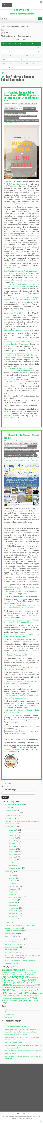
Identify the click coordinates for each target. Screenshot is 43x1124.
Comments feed (9, 1014)
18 (15, 59)
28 (33, 63)
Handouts (6, 985)
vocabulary (18, 998)
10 (10, 56)
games (17, 980)
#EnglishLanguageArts (29, 108)
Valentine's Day (13, 916)
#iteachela (12, 448)
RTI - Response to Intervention (12, 446)
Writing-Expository (22, 1000)
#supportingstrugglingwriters (28, 115)
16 (4, 59)
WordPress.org (9, 1017)
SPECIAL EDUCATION (9, 108)
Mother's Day (13, 902)
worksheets (25, 998)
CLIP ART (8, 807)
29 (38, 63)
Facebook (16, 416)
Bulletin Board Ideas (9, 972)
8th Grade (34, 103)
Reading (5, 995)
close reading (23, 972)
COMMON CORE (15, 106)
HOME (7, 923)
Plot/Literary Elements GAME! (15, 331)
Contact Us (8, 1024)
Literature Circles (19, 990)
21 (33, 59)
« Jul (2, 73)
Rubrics (23, 995)
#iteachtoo (35, 450)
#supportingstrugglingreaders (12, 115)
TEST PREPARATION (11, 952)
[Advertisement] (21, 1087)
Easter (11, 883)
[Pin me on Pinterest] (7, 19)
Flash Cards (34, 977)
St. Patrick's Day (14, 911)
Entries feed (8, 1012)
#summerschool (21, 113)
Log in (7, 1009)
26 (21, 63)
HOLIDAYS (8, 872)
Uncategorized (9, 963)
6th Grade (20, 103)
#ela (29, 446)
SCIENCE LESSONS (11, 941)
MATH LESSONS (10, 933)
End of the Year (18, 443)
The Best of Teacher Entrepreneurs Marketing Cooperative (23, 1116)
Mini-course (32, 990)
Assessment (19, 970)
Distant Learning (16, 975)
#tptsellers (32, 453)
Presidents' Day (13, 908)
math (27, 990)
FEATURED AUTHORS (11, 813)
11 (15, 56)
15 (38, 56)
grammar (24, 980)
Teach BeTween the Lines (14, 184)
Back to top (38, 1121)
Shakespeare (29, 995)
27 (27, 63)
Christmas (12, 881)
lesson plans (29, 985)
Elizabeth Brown (19, 123)
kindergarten (22, 985)
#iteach (6, 111)
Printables (37, 993)
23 (4, 63)
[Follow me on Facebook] (5, 19)
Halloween (12, 894)
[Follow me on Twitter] (2, 19)
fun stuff (11, 980)
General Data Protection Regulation (16, 1026)
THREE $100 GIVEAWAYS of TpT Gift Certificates (20, 960)
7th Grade (27, 103)
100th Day (12, 875)
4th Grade (12, 846)
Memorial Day (13, 900)
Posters (30, 993)
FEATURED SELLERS (11, 815)
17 (10, 59)
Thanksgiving (13, 913)
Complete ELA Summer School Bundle (21, 436)
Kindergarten (13, 865)
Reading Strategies (14, 995)
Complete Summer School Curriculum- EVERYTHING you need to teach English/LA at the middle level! (21, 96)
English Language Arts (16, 976)
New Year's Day (13, 905)
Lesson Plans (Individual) (28, 987)
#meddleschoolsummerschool (30, 111)
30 (4, 67)
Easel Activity (29, 975)
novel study (12, 993)
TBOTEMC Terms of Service (13, 1042)
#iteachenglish (20, 448)
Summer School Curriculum (11, 118)
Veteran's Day (13, 919)
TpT (35, 455)
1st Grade (12, 838)
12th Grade (12, 835)
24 (10, 63)
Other (19, 993)
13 (27, 56)
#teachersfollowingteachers (21, 453)
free (4, 979)
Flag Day (11, 892)
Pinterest (7, 416)
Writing (33, 998)
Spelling (9, 998)
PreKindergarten (14, 868)
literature (7, 989)
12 (21, 56)
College (11, 862)
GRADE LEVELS (9, 826)
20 (27, 59)
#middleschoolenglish (9, 113)
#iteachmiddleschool (31, 448)
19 (21, 59)
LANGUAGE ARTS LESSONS (27, 106)
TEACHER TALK (10, 950)
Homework (15, 985)
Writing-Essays (7, 1000)
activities (7, 969)
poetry (24, 993)
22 (38, 59)
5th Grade (12, 849)
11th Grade (12, 833)
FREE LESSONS (9, 818)
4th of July (12, 878)
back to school (32, 970)
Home (3, 27)
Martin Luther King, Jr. (16, 897)
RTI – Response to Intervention (14, 939)
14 (33, 56)
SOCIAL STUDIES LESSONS (13, 944)
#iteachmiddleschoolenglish (11, 450)
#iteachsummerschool (15, 111)
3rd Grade (12, 843)
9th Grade (6, 106)
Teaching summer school (32, 120)
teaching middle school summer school (14, 120)
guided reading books (24, 982)
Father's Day (12, 889)
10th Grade (12, 830)
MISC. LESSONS (10, 936)
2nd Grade (12, 841)
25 (15, 63)
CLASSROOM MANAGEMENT (14, 805)
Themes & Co (28, 1118)
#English (34, 446)
